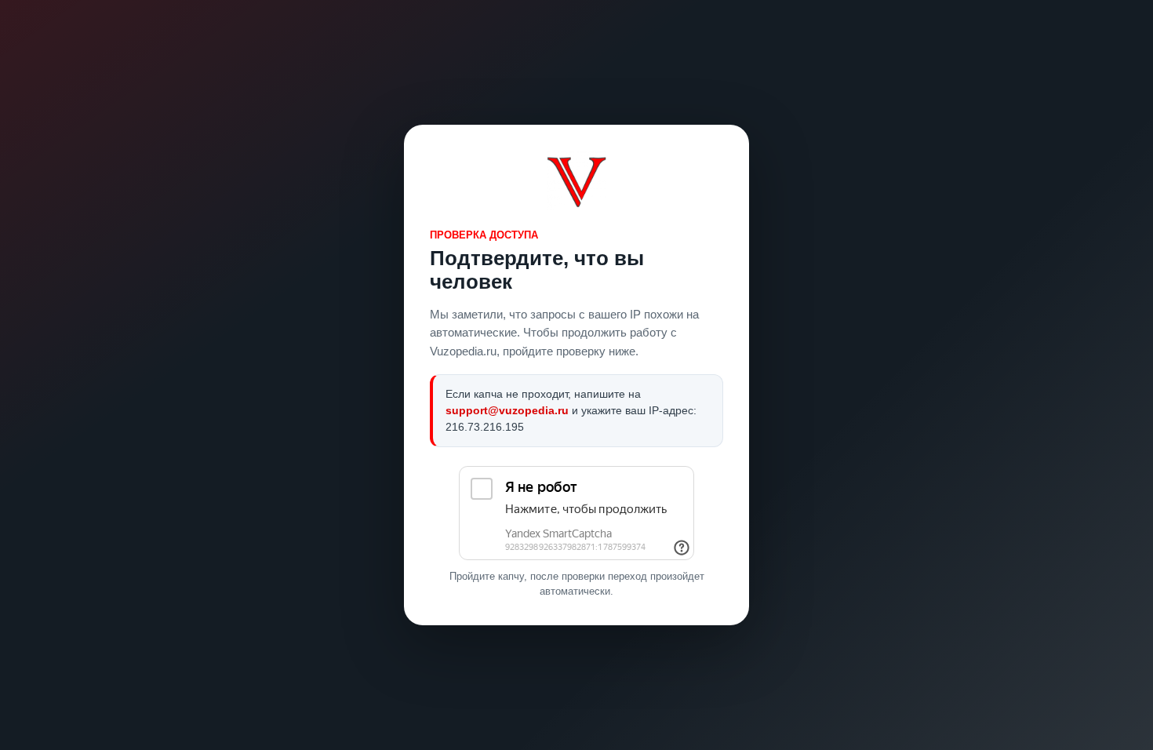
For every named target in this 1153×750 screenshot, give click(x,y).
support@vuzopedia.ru (507, 410)
